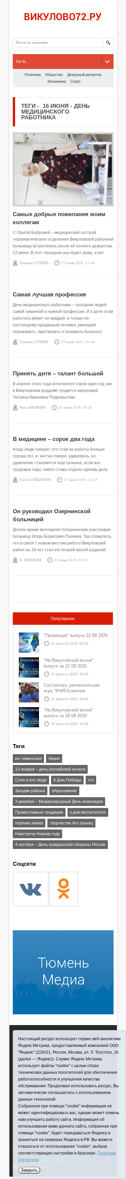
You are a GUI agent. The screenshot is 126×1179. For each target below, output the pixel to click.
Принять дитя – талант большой (58, 373)
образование (64, 790)
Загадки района (30, 790)
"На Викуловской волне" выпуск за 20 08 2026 (68, 712)
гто (91, 780)
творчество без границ (71, 823)
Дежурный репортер (84, 75)
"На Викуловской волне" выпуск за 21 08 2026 (68, 663)
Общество (54, 75)
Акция (54, 758)
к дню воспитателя (88, 812)
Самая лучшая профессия (49, 294)
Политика (33, 75)
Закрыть (29, 1170)
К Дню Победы (67, 780)
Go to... (22, 61)
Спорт (75, 81)
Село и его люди (31, 780)
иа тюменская (28, 758)
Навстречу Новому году (37, 833)
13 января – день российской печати (50, 769)
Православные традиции (39, 812)
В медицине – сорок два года (53, 439)
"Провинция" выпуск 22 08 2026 (76, 635)
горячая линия (29, 823)
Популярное (63, 618)
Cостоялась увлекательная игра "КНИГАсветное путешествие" (72, 691)
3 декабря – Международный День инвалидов (59, 801)
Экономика (56, 81)
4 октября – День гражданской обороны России (60, 844)
